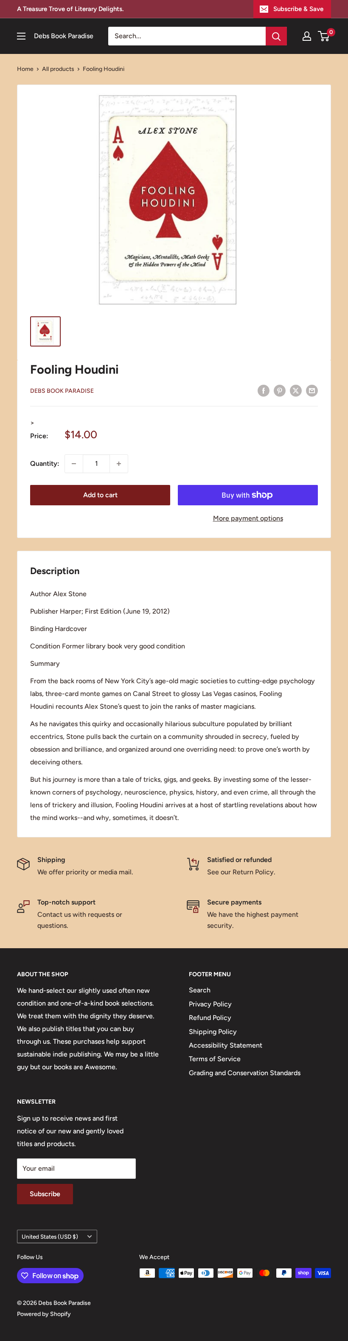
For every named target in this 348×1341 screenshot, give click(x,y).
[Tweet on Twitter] (296, 390)
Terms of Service (215, 1059)
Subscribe (45, 1194)
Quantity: (44, 463)
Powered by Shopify (44, 1314)
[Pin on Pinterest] (280, 390)
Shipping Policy (213, 1032)
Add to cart (100, 495)
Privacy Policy (210, 1004)
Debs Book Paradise (62, 390)
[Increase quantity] (119, 464)
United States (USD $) (50, 1236)
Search (199, 990)
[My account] (307, 36)
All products (58, 69)
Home (25, 69)
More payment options (248, 518)
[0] (324, 36)
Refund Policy (210, 1018)
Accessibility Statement (225, 1045)
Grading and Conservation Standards (244, 1073)
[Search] (276, 36)
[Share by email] (312, 390)
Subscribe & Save (298, 9)
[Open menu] (21, 36)
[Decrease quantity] (74, 464)
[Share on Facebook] (263, 390)
